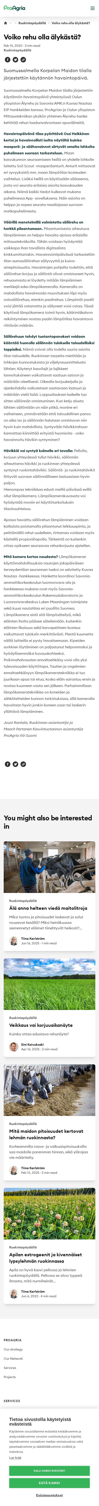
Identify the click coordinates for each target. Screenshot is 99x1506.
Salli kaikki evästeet (49, 1470)
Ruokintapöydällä (32, 23)
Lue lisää (15, 1457)
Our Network (13, 1358)
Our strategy (13, 1349)
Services (10, 1368)
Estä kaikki (49, 1483)
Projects (10, 1377)
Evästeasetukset (49, 1495)
